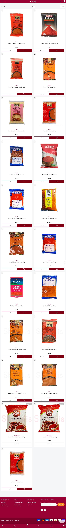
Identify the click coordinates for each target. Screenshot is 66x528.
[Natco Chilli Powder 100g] (49, 68)
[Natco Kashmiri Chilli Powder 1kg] (16, 243)
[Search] (5, 1)
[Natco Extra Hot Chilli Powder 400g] (16, 374)
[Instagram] (45, 510)
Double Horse (16, 435)
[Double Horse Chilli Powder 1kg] (49, 418)
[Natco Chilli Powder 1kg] (16, 463)
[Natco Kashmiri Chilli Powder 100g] (16, 25)
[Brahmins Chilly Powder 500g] (49, 156)
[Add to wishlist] (2, 10)
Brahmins (49, 173)
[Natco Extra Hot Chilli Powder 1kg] (49, 374)
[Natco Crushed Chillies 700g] (49, 331)
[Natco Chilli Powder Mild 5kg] (49, 199)
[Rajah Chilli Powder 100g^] (16, 287)
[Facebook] (41, 510)
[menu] (2, 1)
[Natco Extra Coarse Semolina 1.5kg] (16, 112)
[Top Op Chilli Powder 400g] (49, 243)
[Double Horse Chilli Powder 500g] (16, 418)
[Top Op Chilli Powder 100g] (49, 287)
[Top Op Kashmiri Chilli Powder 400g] (16, 199)
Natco (17, 41)
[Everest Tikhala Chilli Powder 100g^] (49, 25)
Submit (61, 504)
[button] (32, 6)
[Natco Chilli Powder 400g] (49, 112)
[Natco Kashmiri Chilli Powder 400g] (16, 68)
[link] (14, 526)
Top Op (16, 173)
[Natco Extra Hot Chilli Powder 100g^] (16, 331)
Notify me (16, 444)
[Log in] (60, 1)
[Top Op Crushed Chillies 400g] (16, 156)
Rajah (17, 304)
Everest (49, 41)
